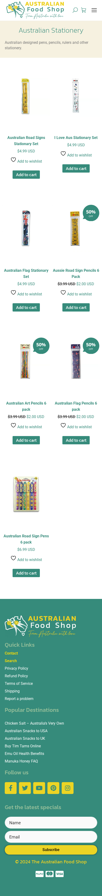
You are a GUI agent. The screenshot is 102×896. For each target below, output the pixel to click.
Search (11, 661)
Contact (11, 653)
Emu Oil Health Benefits (24, 753)
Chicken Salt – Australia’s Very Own (34, 723)
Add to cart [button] (26, 174)
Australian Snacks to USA (26, 731)
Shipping (12, 691)
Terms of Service (19, 683)
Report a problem (19, 698)
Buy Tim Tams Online (23, 746)
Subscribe (51, 849)
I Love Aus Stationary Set (75, 137)
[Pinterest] (53, 788)
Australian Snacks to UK (25, 738)
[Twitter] (25, 788)
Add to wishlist (29, 161)
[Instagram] (68, 788)
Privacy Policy (16, 668)
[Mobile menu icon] (94, 10)
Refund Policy (16, 676)
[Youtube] (39, 788)
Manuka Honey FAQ (21, 761)
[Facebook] (11, 788)
